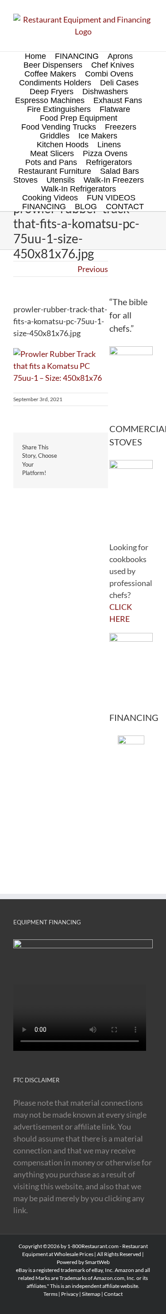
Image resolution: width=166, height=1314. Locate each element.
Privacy (69, 1294)
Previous (92, 269)
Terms (50, 1294)
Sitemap (91, 1294)
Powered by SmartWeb (83, 1262)
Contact (113, 1294)
